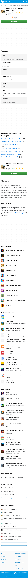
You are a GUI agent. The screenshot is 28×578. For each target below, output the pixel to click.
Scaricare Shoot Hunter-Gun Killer (10, 154)
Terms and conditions (20, 553)
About (3, 553)
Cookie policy (18, 556)
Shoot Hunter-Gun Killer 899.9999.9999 (12, 477)
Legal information (19, 562)
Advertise (3, 559)
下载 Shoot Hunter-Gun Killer (9, 148)
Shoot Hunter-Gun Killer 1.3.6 (9, 494)
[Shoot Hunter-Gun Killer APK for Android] (3, 11)
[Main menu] (26, 1)
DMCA (16, 565)
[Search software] (23, 1)
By (8, 13)
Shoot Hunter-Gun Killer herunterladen (11, 139)
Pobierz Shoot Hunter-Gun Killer (10, 157)
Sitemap (3, 562)
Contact (3, 556)
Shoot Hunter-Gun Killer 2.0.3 (9, 491)
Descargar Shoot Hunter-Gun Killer (11, 151)
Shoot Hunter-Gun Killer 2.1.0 (9, 488)
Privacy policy (18, 559)
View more (14, 498)
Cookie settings (19, 568)
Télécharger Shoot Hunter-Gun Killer (11, 141)
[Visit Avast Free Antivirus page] (14, 18)
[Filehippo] (5, 1)
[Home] (1, 5)
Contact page (19, 213)
